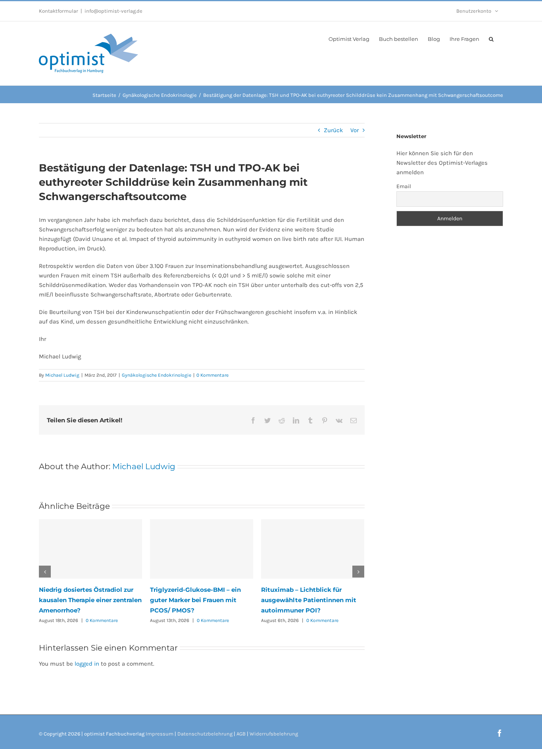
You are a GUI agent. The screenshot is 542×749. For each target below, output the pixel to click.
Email (403, 186)
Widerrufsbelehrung (274, 734)
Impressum (159, 734)
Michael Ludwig (62, 375)
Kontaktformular (58, 11)
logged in (87, 663)
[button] (491, 38)
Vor (354, 130)
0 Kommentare (212, 375)
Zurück (333, 130)
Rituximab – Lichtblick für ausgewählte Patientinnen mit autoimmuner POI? (308, 600)
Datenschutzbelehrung (205, 734)
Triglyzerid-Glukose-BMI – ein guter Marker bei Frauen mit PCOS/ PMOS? (195, 600)
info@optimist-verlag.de (113, 11)
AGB (241, 734)
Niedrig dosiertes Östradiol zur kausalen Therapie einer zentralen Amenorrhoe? (90, 600)
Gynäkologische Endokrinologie (156, 375)
